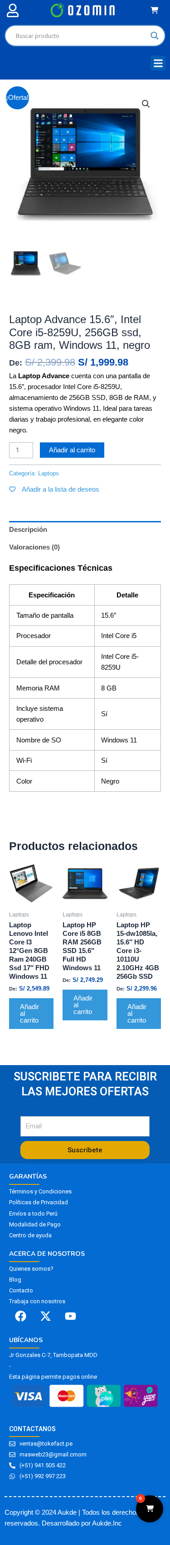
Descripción (28, 529)
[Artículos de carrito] (157, 10)
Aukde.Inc (107, 1523)
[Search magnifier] (154, 35)
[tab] (85, 530)
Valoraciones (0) (34, 547)
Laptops (21, 303)
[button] (13, 10)
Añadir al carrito (72, 450)
